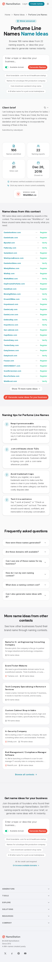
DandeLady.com (10, 309)
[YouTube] (25, 953)
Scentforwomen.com (12, 371)
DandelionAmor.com (12, 232)
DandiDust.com (10, 289)
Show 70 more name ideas (25, 389)
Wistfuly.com (9, 273)
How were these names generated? (23, 542)
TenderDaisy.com (11, 345)
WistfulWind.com (11, 279)
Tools (5, 896)
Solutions (7, 909)
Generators (8, 889)
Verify (44, 243)
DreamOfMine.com (11, 299)
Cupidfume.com (10, 335)
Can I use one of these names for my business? (24, 562)
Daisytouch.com (10, 356)
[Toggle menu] (48, 4)
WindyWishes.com (11, 268)
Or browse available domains (25, 865)
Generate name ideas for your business (27, 397)
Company (7, 923)
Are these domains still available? (22, 552)
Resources (7, 916)
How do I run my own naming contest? (20, 574)
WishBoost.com (10, 381)
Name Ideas (19, 14)
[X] (5, 953)
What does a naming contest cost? (23, 585)
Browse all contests (24, 774)
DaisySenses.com (11, 350)
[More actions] (36, 232)
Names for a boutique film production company (26, 81)
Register (43, 232)
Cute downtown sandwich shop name (26, 86)
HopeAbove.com (11, 325)
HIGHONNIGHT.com (12, 366)
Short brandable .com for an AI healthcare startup (26, 75)
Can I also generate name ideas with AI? (24, 595)
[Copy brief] (46, 108)
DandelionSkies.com (12, 263)
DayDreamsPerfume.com (14, 284)
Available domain (17, 67)
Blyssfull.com (9, 243)
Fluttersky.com (10, 248)
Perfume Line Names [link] (37, 14)
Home (7, 14)
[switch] (6, 67)
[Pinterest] (19, 953)
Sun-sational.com (11, 330)
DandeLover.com (11, 315)
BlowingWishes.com (12, 294)
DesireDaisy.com (11, 340)
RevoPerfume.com (11, 376)
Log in (24, 4)
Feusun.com (9, 361)
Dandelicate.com (11, 238)
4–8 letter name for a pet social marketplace (26, 91)
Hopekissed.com (11, 304)
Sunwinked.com (10, 253)
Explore (6, 902)
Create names (36, 4)
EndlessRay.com (10, 320)
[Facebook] (12, 953)
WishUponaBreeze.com (13, 258)
